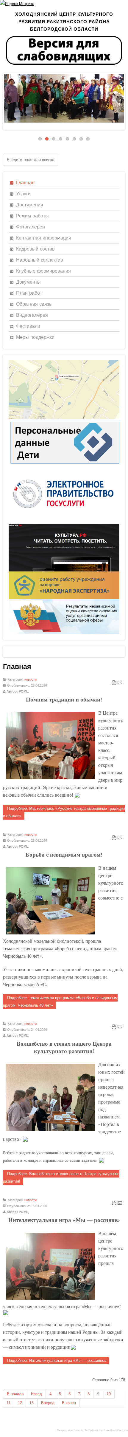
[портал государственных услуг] (64, 522)
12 (20, 1403)
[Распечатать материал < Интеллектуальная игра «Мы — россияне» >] (114, 1204)
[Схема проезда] (64, 417)
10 (109, 1394)
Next (119, 99)
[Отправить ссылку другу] (120, 684)
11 (8, 1403)
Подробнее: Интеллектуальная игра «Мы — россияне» (56, 1360)
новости (30, 679)
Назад (36, 1394)
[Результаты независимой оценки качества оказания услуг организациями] (64, 633)
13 (31, 1403)
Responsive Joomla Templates (78, 1430)
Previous (8, 99)
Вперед (47, 1403)
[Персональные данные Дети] (64, 465)
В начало (15, 1394)
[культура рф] (64, 570)
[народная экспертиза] (64, 598)
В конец (69, 1403)
